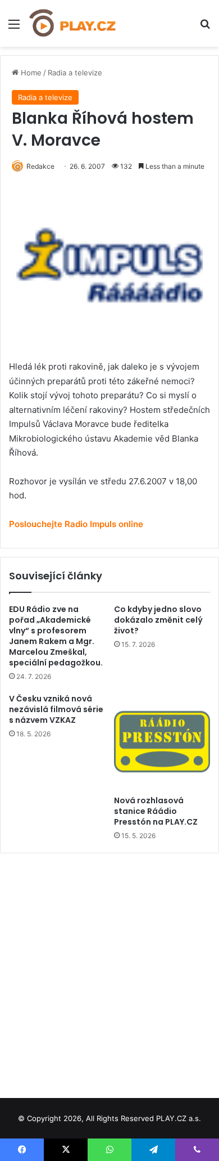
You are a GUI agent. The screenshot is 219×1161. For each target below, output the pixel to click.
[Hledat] (205, 27)
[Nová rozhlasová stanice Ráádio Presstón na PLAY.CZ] (162, 742)
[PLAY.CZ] (73, 23)
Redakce (40, 166)
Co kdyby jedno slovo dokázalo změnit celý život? (158, 620)
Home (30, 72)
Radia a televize (75, 72)
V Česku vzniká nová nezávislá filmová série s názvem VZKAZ (56, 709)
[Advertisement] (109, 971)
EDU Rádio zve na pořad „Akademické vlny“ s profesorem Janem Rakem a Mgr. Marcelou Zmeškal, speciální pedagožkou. (56, 636)
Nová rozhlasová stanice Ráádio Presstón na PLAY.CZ (156, 811)
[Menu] (14, 27)
